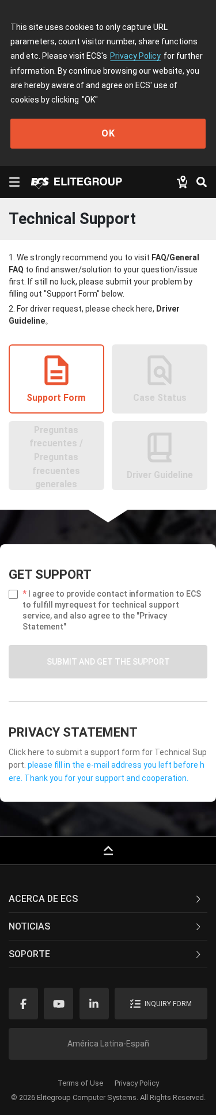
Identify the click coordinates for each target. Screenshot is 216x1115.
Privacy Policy (135, 55)
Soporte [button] (29, 954)
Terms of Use (80, 1083)
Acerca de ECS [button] (43, 898)
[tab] (108, 899)
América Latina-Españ (108, 1043)
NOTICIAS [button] (29, 926)
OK (108, 133)
